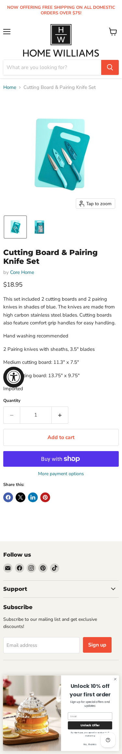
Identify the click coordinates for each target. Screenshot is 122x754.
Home (9, 87)
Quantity (11, 400)
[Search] (110, 67)
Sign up (97, 644)
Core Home (22, 272)
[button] (15, 227)
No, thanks (90, 744)
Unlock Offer (90, 725)
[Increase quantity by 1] (60, 414)
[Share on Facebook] (8, 497)
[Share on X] (20, 497)
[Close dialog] (115, 679)
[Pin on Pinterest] (45, 497)
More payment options (61, 474)
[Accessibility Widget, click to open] (13, 377)
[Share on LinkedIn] (33, 497)
